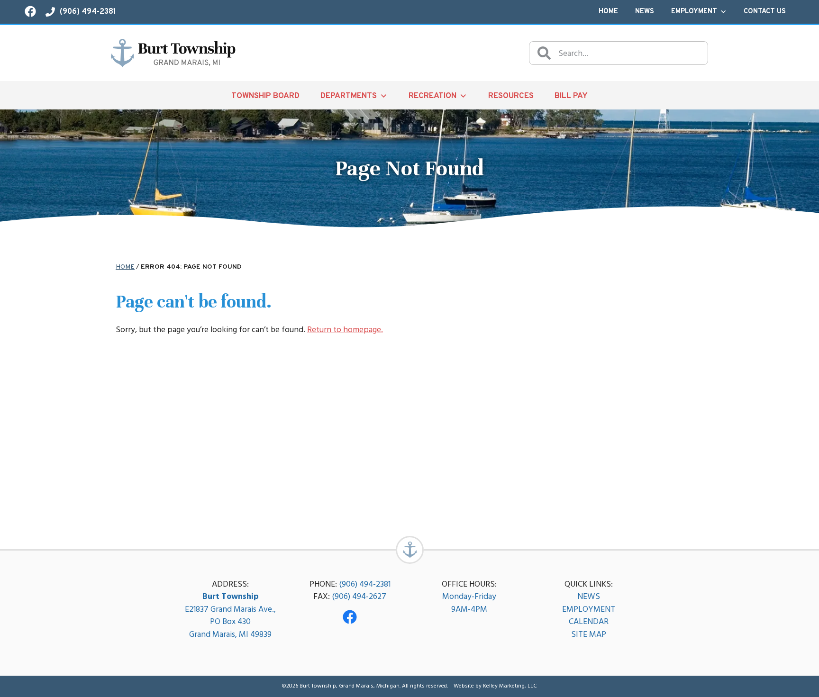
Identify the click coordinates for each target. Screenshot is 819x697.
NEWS (588, 596)
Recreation (432, 96)
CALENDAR (589, 621)
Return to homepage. (345, 329)
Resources (511, 96)
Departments (348, 96)
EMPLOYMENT (588, 609)
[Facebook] (350, 617)
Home (608, 11)
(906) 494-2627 (359, 596)
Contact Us (765, 11)
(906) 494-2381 (365, 584)
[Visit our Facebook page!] (30, 11)
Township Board (265, 96)
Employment (694, 11)
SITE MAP (588, 634)
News (644, 11)
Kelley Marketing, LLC (510, 685)
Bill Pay (571, 96)
